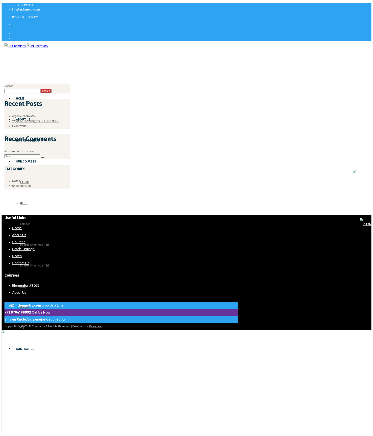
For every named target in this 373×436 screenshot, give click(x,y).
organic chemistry (23, 116)
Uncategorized (21, 186)
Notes (16, 181)
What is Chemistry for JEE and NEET (35, 121)
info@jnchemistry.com (22, 305)
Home (17, 228)
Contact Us (20, 263)
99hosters (95, 326)
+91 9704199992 (18, 312)
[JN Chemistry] (26, 46)
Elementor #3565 (25, 285)
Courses (18, 242)
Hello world (19, 126)
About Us (19, 235)
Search (8, 86)
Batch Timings (23, 249)
